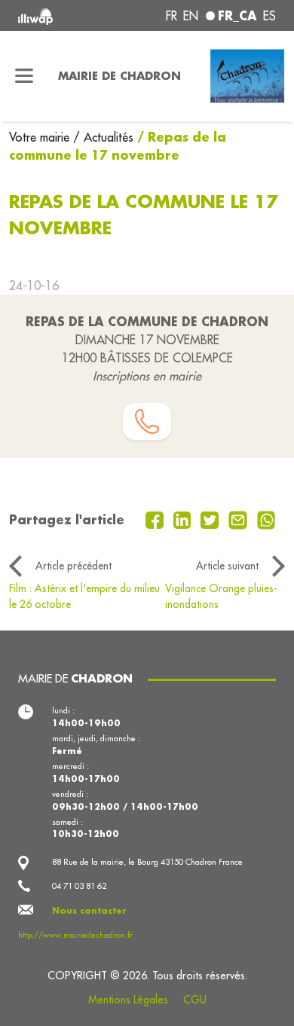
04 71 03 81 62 (79, 886)
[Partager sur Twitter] (211, 518)
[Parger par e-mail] (239, 518)
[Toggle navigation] (24, 76)
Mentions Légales (128, 999)
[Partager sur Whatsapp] (266, 518)
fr (171, 15)
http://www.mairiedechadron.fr (75, 935)
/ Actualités (103, 137)
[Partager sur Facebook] (156, 518)
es (269, 15)
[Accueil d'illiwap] (66, 15)
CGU (195, 999)
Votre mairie (41, 137)
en (190, 15)
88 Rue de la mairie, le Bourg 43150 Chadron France (147, 862)
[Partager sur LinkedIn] (184, 518)
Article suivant (227, 566)
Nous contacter (89, 910)
